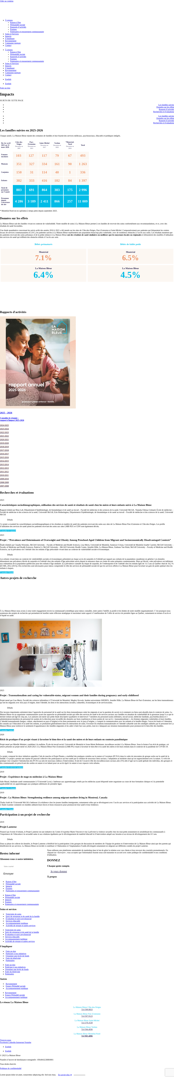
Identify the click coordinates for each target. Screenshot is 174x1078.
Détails (10, 520)
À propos (9, 20)
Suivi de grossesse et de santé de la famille (22, 932)
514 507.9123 (87, 1016)
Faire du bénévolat (12, 972)
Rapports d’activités (18, 27)
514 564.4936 (87, 1029)
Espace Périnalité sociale (15, 995)
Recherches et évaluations (163, 112)
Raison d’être (15, 22)
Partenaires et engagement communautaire (27, 32)
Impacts (8, 36)
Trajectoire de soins (13, 930)
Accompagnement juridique (16, 939)
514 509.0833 (87, 1009)
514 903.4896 (87, 1036)
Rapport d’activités (166, 109)
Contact (8, 45)
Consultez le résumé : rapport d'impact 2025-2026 (12, 419)
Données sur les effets (165, 107)
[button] (87, 519)
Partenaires (10, 960)
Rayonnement (10, 41)
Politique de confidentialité (10, 1068)
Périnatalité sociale (17, 25)
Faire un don (10, 965)
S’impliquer (10, 38)
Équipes (13, 29)
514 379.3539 (87, 1023)
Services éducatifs (12, 937)
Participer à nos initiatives (15, 967)
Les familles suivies (166, 105)
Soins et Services (12, 34)
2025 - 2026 (6, 412)
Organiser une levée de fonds (17, 969)
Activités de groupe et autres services (20, 925)
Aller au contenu (6, 1)
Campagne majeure (13, 43)
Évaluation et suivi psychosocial (18, 934)
